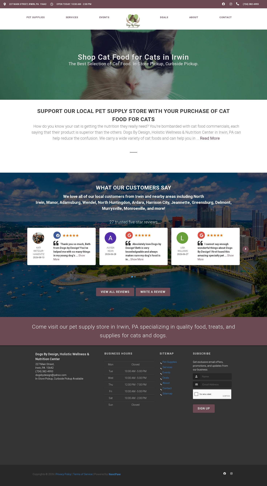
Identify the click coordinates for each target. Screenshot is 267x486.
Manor (52, 202)
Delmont (222, 202)
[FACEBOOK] (223, 4)
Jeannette (180, 202)
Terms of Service (83, 474)
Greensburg (202, 202)
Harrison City (157, 202)
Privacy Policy (63, 474)
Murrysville (112, 208)
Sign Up (204, 408)
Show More (136, 259)
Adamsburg (70, 202)
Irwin (139, 196)
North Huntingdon (114, 202)
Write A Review (152, 292)
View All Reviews (115, 292)
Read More (210, 138)
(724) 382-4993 (44, 371)
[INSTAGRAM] (230, 4)
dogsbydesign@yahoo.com (50, 375)
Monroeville (134, 208)
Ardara (138, 202)
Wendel (89, 202)
